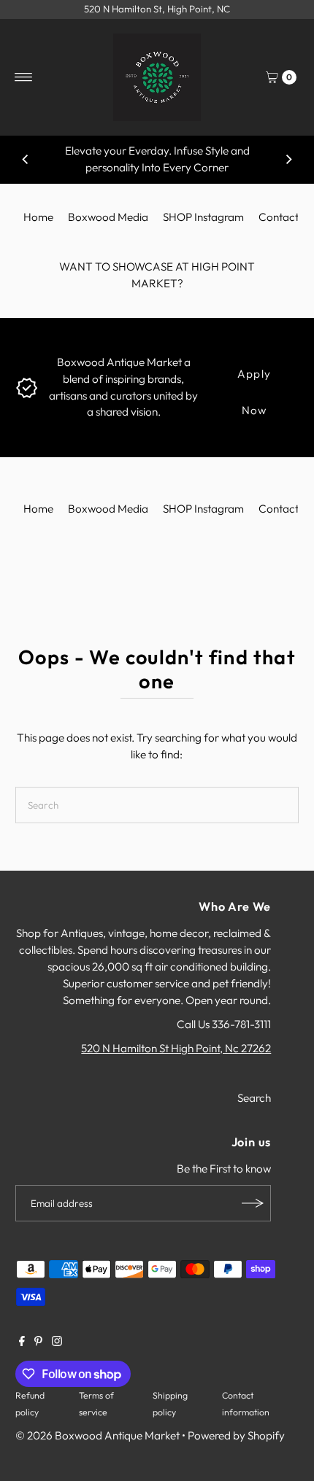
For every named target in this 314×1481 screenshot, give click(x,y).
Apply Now (254, 379)
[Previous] (25, 159)
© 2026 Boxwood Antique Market (97, 1435)
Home (38, 217)
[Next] (288, 159)
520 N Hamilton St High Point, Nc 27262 (176, 1048)
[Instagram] (57, 1342)
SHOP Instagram (203, 217)
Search (254, 1098)
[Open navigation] (23, 77)
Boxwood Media (108, 217)
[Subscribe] (252, 1203)
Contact (279, 217)
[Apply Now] (26, 386)
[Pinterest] (38, 1342)
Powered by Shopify (236, 1435)
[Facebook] (22, 1342)
